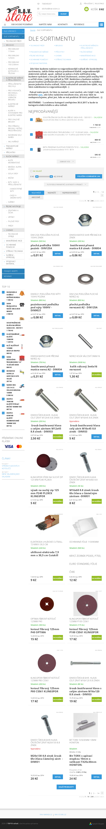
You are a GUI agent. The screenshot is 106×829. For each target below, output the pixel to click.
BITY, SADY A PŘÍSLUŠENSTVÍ (14, 183)
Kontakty (63, 24)
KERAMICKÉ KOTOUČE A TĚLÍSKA (13, 71)
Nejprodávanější (69, 193)
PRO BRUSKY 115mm (13, 50)
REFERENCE (79, 24)
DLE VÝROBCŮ (10, 31)
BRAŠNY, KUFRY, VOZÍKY (15, 168)
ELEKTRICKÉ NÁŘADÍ (13, 105)
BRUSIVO (10, 45)
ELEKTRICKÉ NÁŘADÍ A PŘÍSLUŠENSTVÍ (14, 79)
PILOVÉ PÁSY (13, 221)
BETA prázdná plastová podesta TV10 (66, 147)
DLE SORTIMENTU (11, 36)
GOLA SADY (13, 173)
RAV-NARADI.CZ (46, 815)
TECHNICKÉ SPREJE (13, 235)
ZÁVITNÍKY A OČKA (13, 211)
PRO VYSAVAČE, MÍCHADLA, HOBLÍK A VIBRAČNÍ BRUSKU (14, 95)
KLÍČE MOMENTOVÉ (14, 161)
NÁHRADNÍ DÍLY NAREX (15, 136)
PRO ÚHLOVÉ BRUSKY (14, 120)
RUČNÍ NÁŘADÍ (12, 156)
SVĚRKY (11, 202)
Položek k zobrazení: (88, 176)
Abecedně (36, 197)
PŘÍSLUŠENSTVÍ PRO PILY (14, 85)
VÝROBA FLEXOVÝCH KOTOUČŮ (10, 467)
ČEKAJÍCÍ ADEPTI (11, 271)
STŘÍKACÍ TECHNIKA (14, 251)
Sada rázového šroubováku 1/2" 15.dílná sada (70, 132)
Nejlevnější (36, 193)
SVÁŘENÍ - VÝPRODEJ (10, 256)
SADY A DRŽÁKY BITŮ (15, 196)
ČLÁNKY (6, 458)
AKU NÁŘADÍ (13, 141)
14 (102, 192)
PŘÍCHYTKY (10, 152)
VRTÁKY (11, 217)
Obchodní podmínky (22, 24)
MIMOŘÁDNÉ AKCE (14, 240)
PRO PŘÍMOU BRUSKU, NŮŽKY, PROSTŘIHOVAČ (15, 128)
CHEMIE (9, 230)
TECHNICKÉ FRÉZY (14, 41)
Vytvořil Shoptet (98, 824)
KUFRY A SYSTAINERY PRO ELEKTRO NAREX (15, 112)
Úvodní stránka (5, 24)
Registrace (99, 3)
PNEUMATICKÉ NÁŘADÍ (12, 147)
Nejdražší (52, 193)
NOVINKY (8, 276)
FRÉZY (10, 225)
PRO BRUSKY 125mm (13, 56)
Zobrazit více (65, 162)
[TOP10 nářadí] (19, 14)
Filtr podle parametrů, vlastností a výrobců (65, 184)
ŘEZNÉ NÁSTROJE (13, 206)
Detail (58, 253)
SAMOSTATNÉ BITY (16, 190)
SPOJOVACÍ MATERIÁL (11, 262)
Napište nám (45, 24)
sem (40, 94)
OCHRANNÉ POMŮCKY (11, 246)
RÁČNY (11, 178)
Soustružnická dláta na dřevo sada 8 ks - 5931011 (72, 117)
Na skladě (37, 171)
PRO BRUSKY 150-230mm (13, 63)
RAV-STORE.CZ (60, 815)
